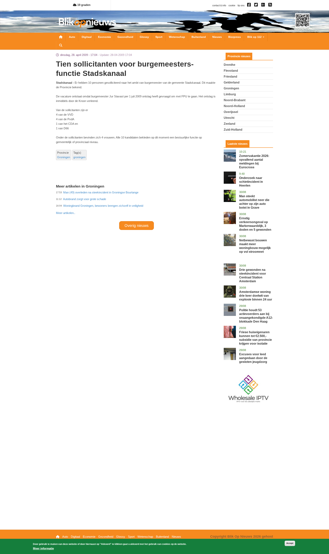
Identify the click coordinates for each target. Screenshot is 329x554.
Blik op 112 (254, 36)
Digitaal (87, 36)
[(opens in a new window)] (249, 5)
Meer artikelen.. (65, 213)
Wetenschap (177, 36)
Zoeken (60, 45)
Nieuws (217, 36)
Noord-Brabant (234, 100)
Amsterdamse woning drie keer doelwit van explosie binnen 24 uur (255, 295)
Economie (104, 36)
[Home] (87, 22)
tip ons (241, 5)
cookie (231, 5)
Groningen (63, 157)
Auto (72, 36)
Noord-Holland (234, 106)
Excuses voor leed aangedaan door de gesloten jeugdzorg (253, 358)
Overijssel (231, 112)
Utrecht (229, 117)
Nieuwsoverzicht (60, 37)
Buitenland (199, 36)
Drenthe (229, 64)
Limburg (230, 94)
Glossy (144, 36)
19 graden (83, 4)
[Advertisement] (136, 205)
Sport (158, 36)
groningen (79, 157)
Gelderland (232, 82)
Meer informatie (43, 548)
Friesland (230, 76)
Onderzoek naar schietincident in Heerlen (251, 181)
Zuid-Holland (233, 129)
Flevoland (231, 70)
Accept (289, 543)
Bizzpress (234, 36)
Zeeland (229, 123)
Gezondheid (125, 36)
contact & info (219, 5)
